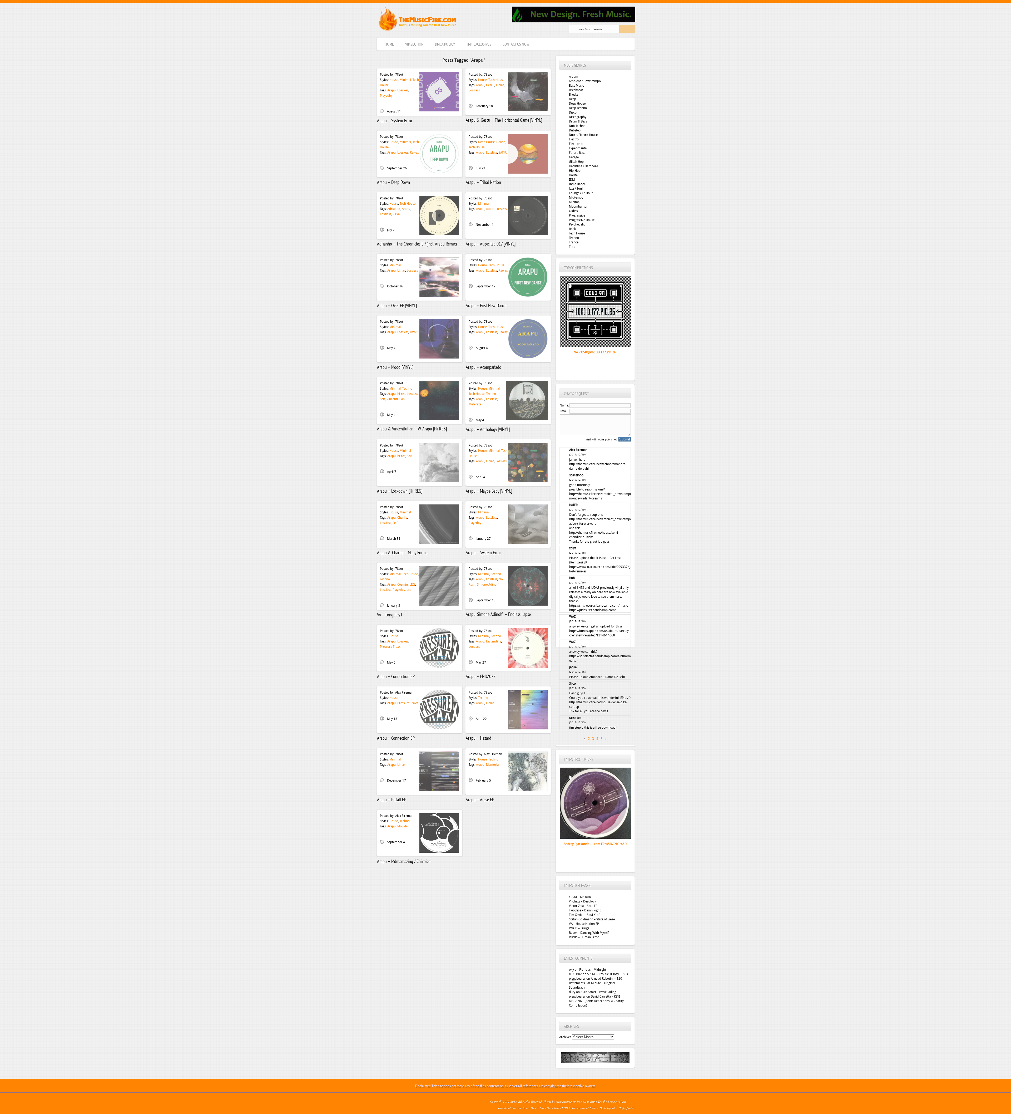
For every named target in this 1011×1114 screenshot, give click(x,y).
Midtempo (576, 197)
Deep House (486, 142)
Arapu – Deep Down (393, 183)
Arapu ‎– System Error (483, 553)
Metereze (475, 404)
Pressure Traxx (390, 647)
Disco (573, 112)
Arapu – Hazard (478, 738)
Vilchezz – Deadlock (582, 901)
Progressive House (581, 220)
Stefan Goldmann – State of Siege (592, 919)
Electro (574, 139)
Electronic (576, 144)
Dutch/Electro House (583, 135)
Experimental (578, 148)
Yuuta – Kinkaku (580, 897)
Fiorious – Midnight (592, 969)
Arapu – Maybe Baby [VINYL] (489, 491)
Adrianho (393, 209)
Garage (574, 157)
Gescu (490, 85)
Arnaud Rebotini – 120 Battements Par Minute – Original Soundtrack (595, 983)
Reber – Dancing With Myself (589, 933)
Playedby (386, 95)
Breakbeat (576, 90)
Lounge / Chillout (581, 193)
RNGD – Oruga (579, 928)
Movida (402, 826)
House (393, 80)
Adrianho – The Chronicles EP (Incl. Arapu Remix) (417, 244)
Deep (572, 99)
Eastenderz (493, 641)
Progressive (577, 215)
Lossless (402, 90)
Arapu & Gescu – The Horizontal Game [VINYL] (504, 120)
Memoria (492, 765)
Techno (407, 388)
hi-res (401, 394)
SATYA (503, 152)
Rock (572, 229)
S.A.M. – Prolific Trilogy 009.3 (607, 974)
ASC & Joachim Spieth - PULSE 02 (595, 844)
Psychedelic (577, 224)
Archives (565, 1037)
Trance (573, 242)
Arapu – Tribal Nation (483, 183)
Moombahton (578, 206)
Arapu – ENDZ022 (480, 677)
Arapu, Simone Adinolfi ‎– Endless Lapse (498, 615)
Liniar (500, 85)
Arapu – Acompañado (483, 368)
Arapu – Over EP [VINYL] (397, 306)
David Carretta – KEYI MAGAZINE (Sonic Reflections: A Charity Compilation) (596, 1001)
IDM (572, 179)
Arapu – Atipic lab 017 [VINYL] (491, 244)
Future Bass (577, 153)
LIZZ (412, 584)
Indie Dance (577, 184)
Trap (572, 247)
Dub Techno (577, 126)
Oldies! (573, 211)
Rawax (414, 152)
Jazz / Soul (576, 188)
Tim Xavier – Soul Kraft (585, 915)
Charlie (402, 517)
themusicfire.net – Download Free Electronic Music (417, 20)
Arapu (391, 90)
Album (573, 76)
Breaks (573, 94)
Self (382, 399)
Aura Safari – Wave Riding (598, 992)
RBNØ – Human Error (584, 937)
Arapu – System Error (394, 121)
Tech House (496, 80)
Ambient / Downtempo (585, 81)
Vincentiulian (395, 399)
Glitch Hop (576, 162)
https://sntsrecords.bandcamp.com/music (598, 605)
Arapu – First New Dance (486, 306)
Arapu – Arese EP (480, 800)
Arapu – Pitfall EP (391, 800)
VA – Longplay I (389, 615)
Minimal (405, 80)
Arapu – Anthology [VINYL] (488, 430)
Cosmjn (402, 584)
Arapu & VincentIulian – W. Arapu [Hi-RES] (412, 429)
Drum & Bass (578, 121)
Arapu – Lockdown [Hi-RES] (399, 491)
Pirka (396, 214)
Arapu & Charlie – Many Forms (402, 553)
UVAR (414, 332)
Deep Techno (578, 108)
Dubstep (575, 130)
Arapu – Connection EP (396, 677)
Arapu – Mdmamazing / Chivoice (403, 862)
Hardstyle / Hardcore (583, 166)
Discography (577, 117)
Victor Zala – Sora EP (583, 906)
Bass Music (576, 85)
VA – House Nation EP (584, 924)
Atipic (490, 209)
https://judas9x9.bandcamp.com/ (592, 610)
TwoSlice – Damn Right (585, 910)
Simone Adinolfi (488, 584)
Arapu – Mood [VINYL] (395, 368)
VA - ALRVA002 (595, 352)
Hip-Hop (575, 171)
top (409, 590)
